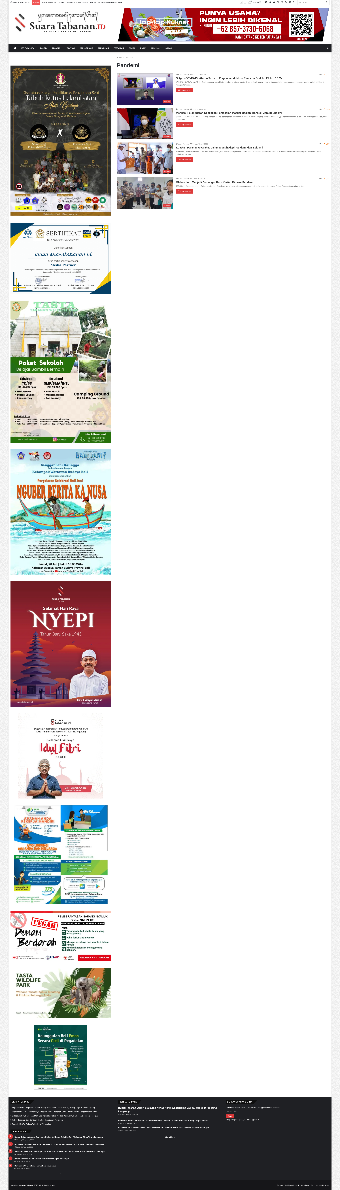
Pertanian (119, 48)
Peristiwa (70, 48)
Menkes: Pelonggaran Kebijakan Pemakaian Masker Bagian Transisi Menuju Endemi (229, 112)
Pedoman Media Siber (320, 1185)
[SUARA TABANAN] (62, 22)
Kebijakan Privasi (292, 1185)
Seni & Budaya (86, 48)
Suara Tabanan (183, 75)
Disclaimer (305, 1185)
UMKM (143, 48)
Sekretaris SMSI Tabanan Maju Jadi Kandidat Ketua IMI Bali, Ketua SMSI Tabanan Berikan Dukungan (55, 1116)
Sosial (132, 48)
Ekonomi (56, 48)
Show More (170, 1137)
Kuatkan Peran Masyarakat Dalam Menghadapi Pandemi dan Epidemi (219, 147)
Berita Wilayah (28, 48)
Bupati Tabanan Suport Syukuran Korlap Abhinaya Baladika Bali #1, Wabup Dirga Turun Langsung (53, 1108)
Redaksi (280, 1185)
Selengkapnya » (184, 90)
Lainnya (168, 48)
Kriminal (155, 48)
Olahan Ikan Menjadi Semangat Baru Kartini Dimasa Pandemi (214, 182)
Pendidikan (103, 48)
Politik (43, 48)
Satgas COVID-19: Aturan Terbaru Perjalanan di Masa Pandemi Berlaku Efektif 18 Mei (229, 78)
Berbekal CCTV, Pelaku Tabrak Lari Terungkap (31, 1124)
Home (121, 57)
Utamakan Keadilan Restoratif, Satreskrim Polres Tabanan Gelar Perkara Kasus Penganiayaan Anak (54, 1112)
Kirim (230, 1116)
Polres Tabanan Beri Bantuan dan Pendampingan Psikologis (37, 1120)
